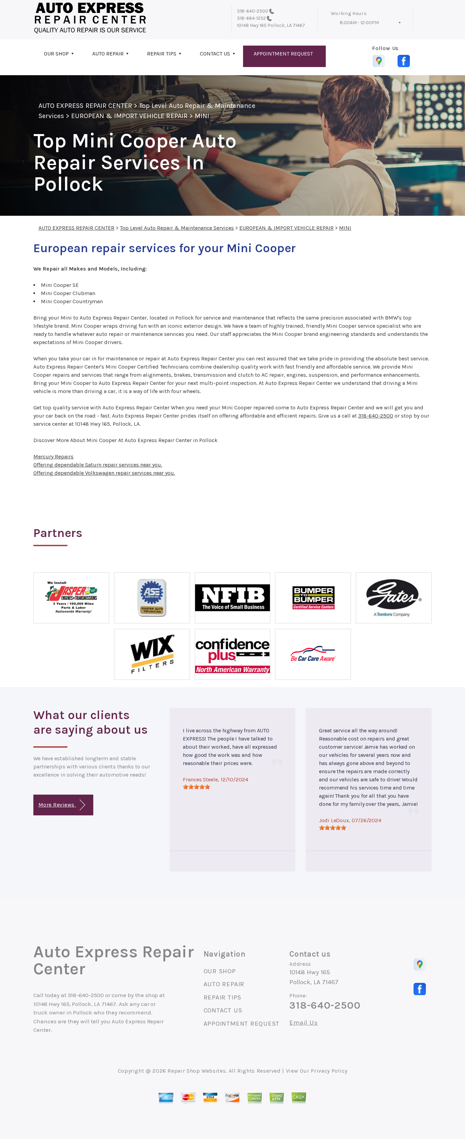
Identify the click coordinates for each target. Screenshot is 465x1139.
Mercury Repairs (53, 456)
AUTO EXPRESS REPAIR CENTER (85, 106)
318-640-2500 (252, 11)
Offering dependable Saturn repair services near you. (97, 464)
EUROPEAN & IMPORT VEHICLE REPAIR (129, 116)
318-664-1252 (251, 18)
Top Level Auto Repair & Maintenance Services (177, 228)
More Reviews (57, 804)
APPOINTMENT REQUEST (283, 53)
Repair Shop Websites (196, 1071)
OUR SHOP (56, 53)
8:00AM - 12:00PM (359, 23)
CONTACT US (215, 53)
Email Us (303, 1023)
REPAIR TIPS (161, 53)
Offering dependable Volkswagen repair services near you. (104, 473)
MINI (202, 116)
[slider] (196, 787)
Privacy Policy (329, 1071)
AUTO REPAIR (108, 53)
